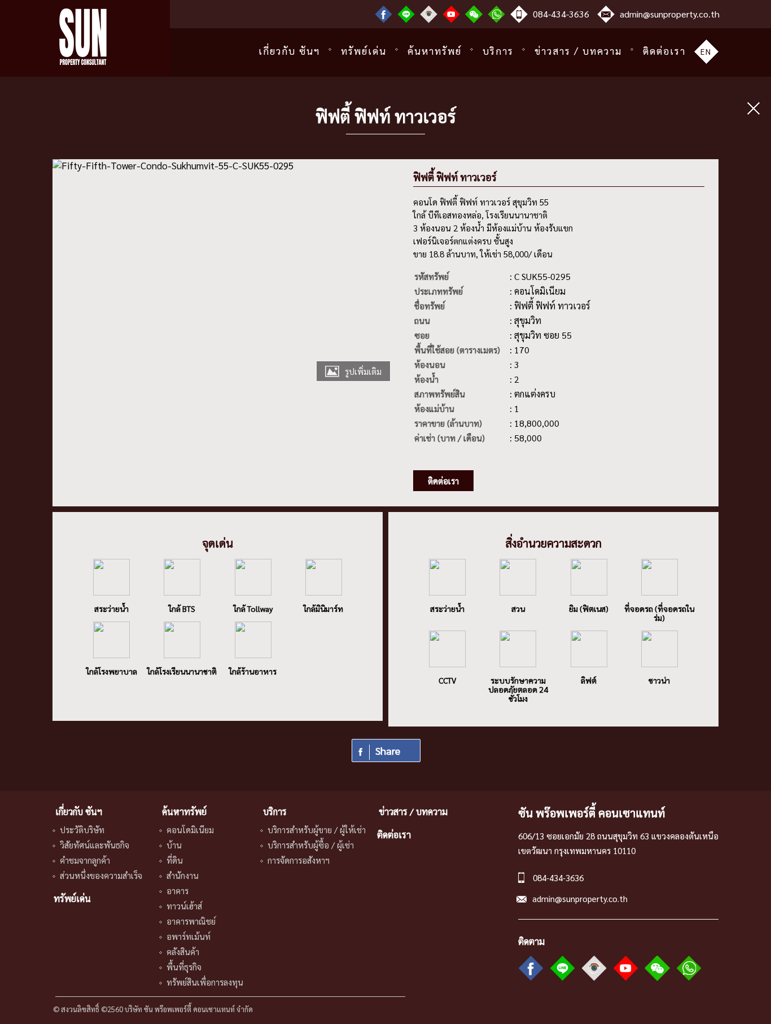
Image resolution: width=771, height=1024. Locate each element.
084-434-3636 (561, 14)
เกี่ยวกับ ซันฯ (289, 51)
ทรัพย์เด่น (364, 51)
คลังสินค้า (183, 951)
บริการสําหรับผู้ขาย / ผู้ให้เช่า (317, 829)
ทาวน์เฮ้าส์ (184, 905)
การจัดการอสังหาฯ (299, 860)
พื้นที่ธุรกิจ (184, 966)
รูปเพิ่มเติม (363, 371)
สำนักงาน (183, 875)
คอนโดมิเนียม (190, 829)
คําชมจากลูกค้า (85, 860)
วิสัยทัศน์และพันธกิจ (94, 844)
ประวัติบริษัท (82, 829)
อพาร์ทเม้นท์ (189, 936)
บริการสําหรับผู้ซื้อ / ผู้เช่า (311, 844)
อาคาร (178, 890)
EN (706, 51)
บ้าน (174, 844)
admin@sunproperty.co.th (670, 14)
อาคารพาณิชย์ (191, 921)
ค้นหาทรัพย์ (435, 51)
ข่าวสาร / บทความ (578, 51)
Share (387, 750)
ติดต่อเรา (664, 51)
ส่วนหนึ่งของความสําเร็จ (101, 875)
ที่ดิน (175, 860)
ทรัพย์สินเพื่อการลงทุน (205, 982)
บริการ (498, 51)
